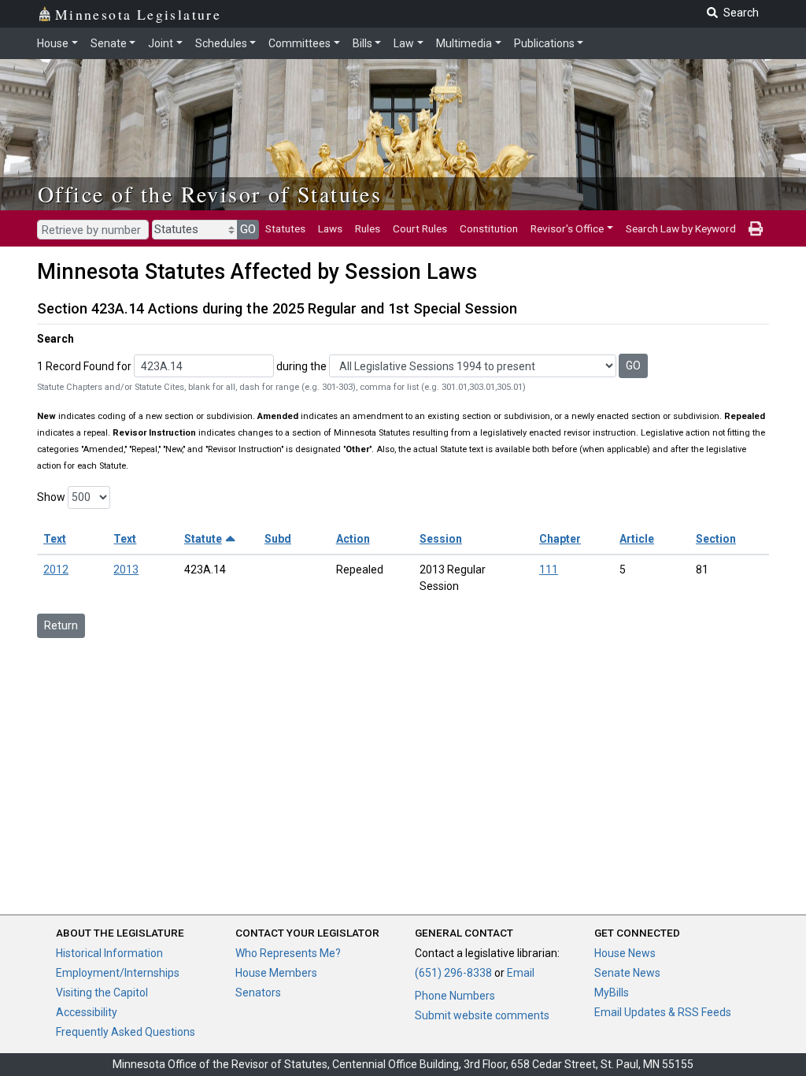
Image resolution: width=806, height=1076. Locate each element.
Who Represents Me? (288, 953)
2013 (126, 569)
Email (520, 973)
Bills (362, 43)
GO (248, 229)
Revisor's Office (567, 228)
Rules (367, 228)
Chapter (560, 538)
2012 (55, 569)
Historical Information (109, 953)
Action (353, 538)
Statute (203, 538)
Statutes (285, 228)
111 (548, 569)
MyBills (611, 992)
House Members (276, 973)
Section (716, 538)
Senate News (627, 973)
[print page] (755, 228)
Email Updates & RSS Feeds (662, 1012)
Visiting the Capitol (102, 992)
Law (404, 43)
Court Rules (420, 228)
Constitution (489, 228)
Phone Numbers (455, 995)
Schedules (221, 43)
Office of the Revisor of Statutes (210, 194)
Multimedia (464, 43)
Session (441, 538)
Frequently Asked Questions (125, 1032)
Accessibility (86, 1012)
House (52, 43)
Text (54, 538)
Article (636, 538)
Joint (160, 43)
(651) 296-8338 (453, 973)
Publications (544, 43)
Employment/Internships (117, 973)
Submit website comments (482, 1015)
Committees (299, 43)
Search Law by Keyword (681, 228)
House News (625, 953)
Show (51, 497)
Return (61, 625)
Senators (258, 992)
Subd (277, 538)
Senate (109, 43)
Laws (330, 228)
